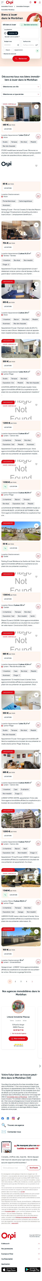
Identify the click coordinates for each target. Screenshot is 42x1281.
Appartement (19, 50)
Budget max (8, 41)
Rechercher (23, 59)
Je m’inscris (34, 1168)
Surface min (27, 41)
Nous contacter (19, 1038)
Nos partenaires (7, 1249)
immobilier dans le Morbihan (17, 1097)
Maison (8, 50)
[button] (16, 33)
